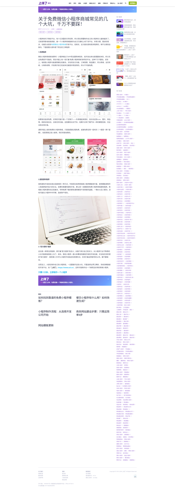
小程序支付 (127, 259)
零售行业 (119, 453)
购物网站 (119, 446)
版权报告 (128, 384)
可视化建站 (119, 157)
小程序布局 (128, 226)
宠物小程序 (126, 180)
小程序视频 (127, 291)
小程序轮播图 (128, 298)
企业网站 (130, 127)
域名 (126, 168)
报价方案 (128, 353)
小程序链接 (119, 303)
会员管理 (127, 131)
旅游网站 (127, 367)
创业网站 (126, 145)
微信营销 (132, 344)
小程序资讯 (59, 29)
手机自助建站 (120, 353)
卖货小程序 (119, 155)
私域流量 (119, 402)
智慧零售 (119, 370)
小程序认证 (119, 293)
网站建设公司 (129, 411)
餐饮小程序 (120, 457)
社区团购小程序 (127, 400)
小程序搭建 (119, 259)
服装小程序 (119, 374)
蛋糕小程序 (119, 444)
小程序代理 (120, 187)
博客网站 (127, 155)
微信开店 (119, 344)
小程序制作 (120, 203)
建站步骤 (119, 326)
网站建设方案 (120, 414)
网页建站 (128, 430)
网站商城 (119, 409)
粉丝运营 (132, 404)
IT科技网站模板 (121, 99)
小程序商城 (57, 32)
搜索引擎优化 (128, 358)
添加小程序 (127, 381)
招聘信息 (40, 473)
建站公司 (126, 312)
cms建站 (127, 104)
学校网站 (119, 175)
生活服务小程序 (127, 386)
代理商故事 (119, 120)
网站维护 (119, 423)
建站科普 (119, 330)
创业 (133, 143)
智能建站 (127, 372)
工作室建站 (126, 307)
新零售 (126, 365)
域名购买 (131, 168)
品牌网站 (126, 159)
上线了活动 (120, 111)
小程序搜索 (127, 256)
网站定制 (64, 480)
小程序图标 (127, 217)
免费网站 (126, 136)
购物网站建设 (127, 446)
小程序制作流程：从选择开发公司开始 (54, 313)
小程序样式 (130, 266)
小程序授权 (119, 252)
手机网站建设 (129, 351)
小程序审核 (119, 224)
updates (119, 106)
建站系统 (119, 333)
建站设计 (132, 335)
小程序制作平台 (130, 203)
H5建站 (126, 94)
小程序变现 (128, 210)
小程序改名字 (120, 261)
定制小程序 (119, 178)
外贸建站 (127, 171)
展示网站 (119, 307)
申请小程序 (127, 388)
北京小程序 (119, 152)
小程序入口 (119, 196)
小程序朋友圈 (128, 263)
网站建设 (126, 409)
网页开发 (119, 432)
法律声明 (40, 477)
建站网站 (126, 333)
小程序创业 (119, 201)
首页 (70, 3)
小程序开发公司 (131, 233)
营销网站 (127, 441)
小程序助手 (119, 208)
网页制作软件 (120, 430)
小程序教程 (129, 261)
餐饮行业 (119, 460)
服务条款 (40, 475)
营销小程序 (127, 439)
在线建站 (119, 168)
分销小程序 (126, 143)
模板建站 (126, 377)
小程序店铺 (119, 231)
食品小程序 (127, 455)
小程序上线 (119, 185)
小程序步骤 (128, 270)
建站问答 (132, 337)
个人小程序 (127, 113)
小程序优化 (127, 192)
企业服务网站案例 (121, 125)
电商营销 (126, 393)
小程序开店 (119, 240)
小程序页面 (119, 305)
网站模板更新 (46, 325)
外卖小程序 (119, 171)
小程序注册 (120, 273)
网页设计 (126, 432)
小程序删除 (127, 201)
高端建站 (126, 460)
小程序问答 (128, 303)
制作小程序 (128, 148)
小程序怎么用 (120, 245)
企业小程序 (128, 120)
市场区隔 (126, 309)
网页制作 (126, 427)
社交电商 (128, 397)
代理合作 (105, 3)
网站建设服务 (129, 414)
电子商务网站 (128, 395)
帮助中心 (112, 3)
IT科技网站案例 (130, 97)
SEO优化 (119, 101)
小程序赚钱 (128, 296)
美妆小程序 (119, 434)
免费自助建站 (120, 138)
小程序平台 (120, 229)
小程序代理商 (129, 187)
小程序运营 (128, 300)
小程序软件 (119, 300)
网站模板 (126, 421)
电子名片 (119, 395)
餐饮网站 (128, 457)
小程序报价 (119, 249)
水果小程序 (119, 379)
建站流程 (127, 326)
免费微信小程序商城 (58, 44)
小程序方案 (119, 263)
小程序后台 (119, 215)
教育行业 (126, 363)
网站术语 (126, 418)
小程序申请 (119, 279)
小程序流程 (128, 273)
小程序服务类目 (121, 266)
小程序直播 (128, 282)
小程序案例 (128, 268)
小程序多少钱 (128, 219)
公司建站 (119, 141)
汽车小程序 (127, 379)
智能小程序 (119, 372)
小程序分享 (119, 198)
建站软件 (126, 337)
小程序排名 (127, 252)
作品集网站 (119, 134)
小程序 (85, 3)
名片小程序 (128, 157)
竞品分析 (119, 404)
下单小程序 (128, 111)
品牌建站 (119, 159)
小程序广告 (128, 229)
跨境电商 (127, 448)
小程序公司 (128, 196)
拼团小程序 (126, 356)
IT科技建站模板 (121, 97)
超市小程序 (119, 448)
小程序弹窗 (119, 242)
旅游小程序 (119, 367)
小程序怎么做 (128, 242)
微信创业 (119, 342)
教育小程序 (130, 360)
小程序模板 (120, 270)
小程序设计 (128, 293)
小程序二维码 (128, 185)
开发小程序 (119, 340)
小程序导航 (127, 224)
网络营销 (119, 427)
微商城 (118, 346)
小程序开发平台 (131, 236)
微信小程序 (127, 342)
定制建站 (127, 178)
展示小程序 (127, 305)
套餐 (99, 3)
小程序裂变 (119, 291)
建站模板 (126, 323)
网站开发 (128, 416)
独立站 (119, 386)
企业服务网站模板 (121, 127)
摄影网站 (123, 360)
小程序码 (119, 284)
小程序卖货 (127, 208)
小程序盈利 (127, 279)
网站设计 (119, 425)
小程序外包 (119, 219)
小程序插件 (119, 256)
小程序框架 (119, 268)
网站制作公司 (128, 407)
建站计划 (126, 335)
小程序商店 (119, 217)
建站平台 (127, 314)
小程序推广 (120, 254)
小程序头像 (119, 222)
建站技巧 (126, 316)
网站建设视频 (120, 416)
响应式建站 (127, 161)
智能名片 (126, 370)
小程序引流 (127, 240)
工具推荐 (119, 309)
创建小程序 (119, 148)
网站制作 (119, 407)
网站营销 (126, 423)
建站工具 (119, 314)
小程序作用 (128, 194)
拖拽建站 (119, 356)
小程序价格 (129, 189)
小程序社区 (119, 286)
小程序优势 (119, 192)
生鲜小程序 (119, 388)
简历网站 (126, 404)
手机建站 (128, 349)
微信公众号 (127, 340)
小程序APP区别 (128, 182)
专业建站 (119, 113)
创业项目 (132, 145)
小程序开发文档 (121, 238)
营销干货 (119, 441)
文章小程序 (119, 365)
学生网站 (126, 175)
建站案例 (119, 323)
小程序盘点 (119, 282)
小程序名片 (128, 212)
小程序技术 (128, 247)
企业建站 (119, 122)
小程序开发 (128, 231)
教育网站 (119, 363)
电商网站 (119, 393)
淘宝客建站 (119, 381)
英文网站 (131, 437)
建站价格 (119, 312)
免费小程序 (42, 32)
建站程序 (126, 330)
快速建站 (125, 346)
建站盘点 (119, 328)
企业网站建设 (129, 129)
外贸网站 (119, 173)
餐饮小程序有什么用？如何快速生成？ (92, 299)
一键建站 (128, 108)
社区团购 (119, 400)
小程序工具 (120, 226)
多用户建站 (127, 173)
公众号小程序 (129, 138)
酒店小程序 (119, 451)
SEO (128, 99)
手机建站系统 (120, 351)
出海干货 (119, 143)
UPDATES (120, 104)
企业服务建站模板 (129, 122)
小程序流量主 (120, 275)
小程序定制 (128, 222)
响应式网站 (119, 164)
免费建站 (133, 3)
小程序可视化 (120, 212)
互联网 (127, 118)
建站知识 (126, 328)
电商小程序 (120, 390)
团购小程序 (119, 94)
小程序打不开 (120, 247)
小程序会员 (119, 194)
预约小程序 (119, 455)
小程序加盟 (128, 205)
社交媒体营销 (120, 397)
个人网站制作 (120, 118)
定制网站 (119, 180)
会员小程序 (119, 131)
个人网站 (127, 115)
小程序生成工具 (129, 277)
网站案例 (119, 421)
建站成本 (119, 316)
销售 (126, 451)
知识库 (64, 473)
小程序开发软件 (131, 238)
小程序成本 (129, 245)
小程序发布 (119, 210)
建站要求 (119, 335)
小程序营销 (128, 289)
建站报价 (119, 319)
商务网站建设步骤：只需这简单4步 (92, 313)
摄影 (118, 360)
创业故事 (119, 145)
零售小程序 (131, 451)
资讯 (75, 3)
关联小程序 (126, 141)
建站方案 (126, 321)
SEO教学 (125, 101)
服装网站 (127, 374)
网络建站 (126, 425)
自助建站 (127, 434)
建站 (79, 3)
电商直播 (128, 390)
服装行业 (119, 377)
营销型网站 (119, 439)
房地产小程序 (120, 349)
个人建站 (119, 115)
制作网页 (119, 150)
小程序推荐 (128, 254)
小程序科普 (49, 32)
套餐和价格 (65, 475)
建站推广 (126, 319)
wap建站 (126, 106)
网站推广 (119, 418)
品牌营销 (119, 161)
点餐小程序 (120, 384)
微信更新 (126, 344)
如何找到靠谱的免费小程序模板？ (54, 299)
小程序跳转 (119, 298)
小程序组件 (119, 289)
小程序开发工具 (121, 236)
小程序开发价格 (121, 233)
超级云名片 (92, 3)
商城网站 (119, 166)
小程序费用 (120, 296)
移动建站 (126, 402)
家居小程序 (119, 182)
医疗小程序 (127, 152)
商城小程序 (128, 164)
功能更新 (126, 150)
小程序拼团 (127, 249)
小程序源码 (129, 275)
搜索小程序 (119, 358)
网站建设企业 (120, 411)
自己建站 (119, 437)
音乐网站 (126, 453)
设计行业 (127, 444)
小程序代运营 (120, 189)
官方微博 (88, 473)
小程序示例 (126, 284)
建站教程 (119, 321)
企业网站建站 (120, 129)
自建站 (125, 437)
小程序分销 (127, 198)
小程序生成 (120, 277)
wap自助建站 (120, 108)
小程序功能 (120, 205)
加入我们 (120, 3)
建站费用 (119, 337)
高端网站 (132, 460)
